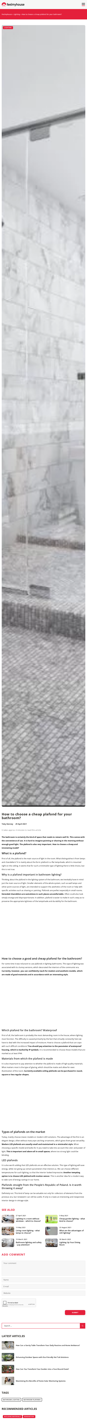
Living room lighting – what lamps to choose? (28, 1231)
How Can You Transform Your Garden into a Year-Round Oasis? (42, 1369)
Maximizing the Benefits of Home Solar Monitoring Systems (40, 1381)
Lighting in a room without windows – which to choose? (28, 1220)
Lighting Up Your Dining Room (69, 1243)
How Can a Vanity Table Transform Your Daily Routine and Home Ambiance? (48, 1345)
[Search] (82, 1326)
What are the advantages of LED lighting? (71, 1231)
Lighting (8, 28)
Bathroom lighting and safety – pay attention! (29, 1243)
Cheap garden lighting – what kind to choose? (72, 1220)
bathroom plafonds (32, 1400)
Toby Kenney (7, 824)
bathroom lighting (11, 1400)
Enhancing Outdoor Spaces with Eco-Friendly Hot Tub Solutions (42, 1357)
